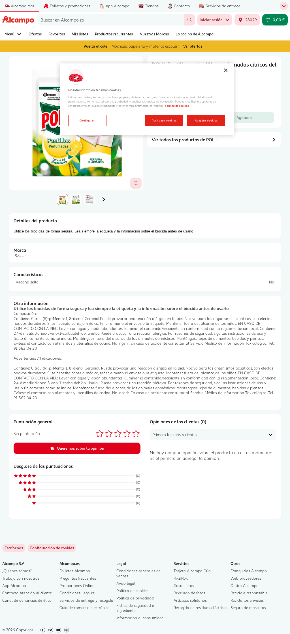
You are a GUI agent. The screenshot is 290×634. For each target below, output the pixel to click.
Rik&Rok (181, 578)
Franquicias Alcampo (249, 570)
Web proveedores (246, 578)
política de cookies (177, 105)
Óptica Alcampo (245, 585)
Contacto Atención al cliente (27, 592)
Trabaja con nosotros (20, 578)
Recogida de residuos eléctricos (200, 607)
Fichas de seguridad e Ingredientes (135, 608)
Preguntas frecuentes (77, 578)
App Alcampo (14, 585)
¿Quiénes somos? (17, 570)
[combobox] (110, 20)
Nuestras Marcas (154, 33)
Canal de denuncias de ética (27, 600)
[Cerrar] (225, 70)
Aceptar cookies (206, 120)
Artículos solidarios (190, 600)
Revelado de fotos (189, 592)
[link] (51, 548)
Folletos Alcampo (74, 570)
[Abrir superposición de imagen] (136, 183)
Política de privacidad (135, 597)
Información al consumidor (139, 617)
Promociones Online (76, 585)
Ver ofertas (192, 46)
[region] (147, 99)
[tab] (62, 199)
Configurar (87, 120)
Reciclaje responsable (249, 592)
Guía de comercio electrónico (84, 607)
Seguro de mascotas (248, 607)
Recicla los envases (247, 600)
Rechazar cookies (164, 120)
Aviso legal (125, 583)
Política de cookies (132, 590)
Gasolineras (184, 585)
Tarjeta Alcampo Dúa (192, 570)
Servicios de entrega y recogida (86, 600)
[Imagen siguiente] (104, 199)
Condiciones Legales (77, 592)
